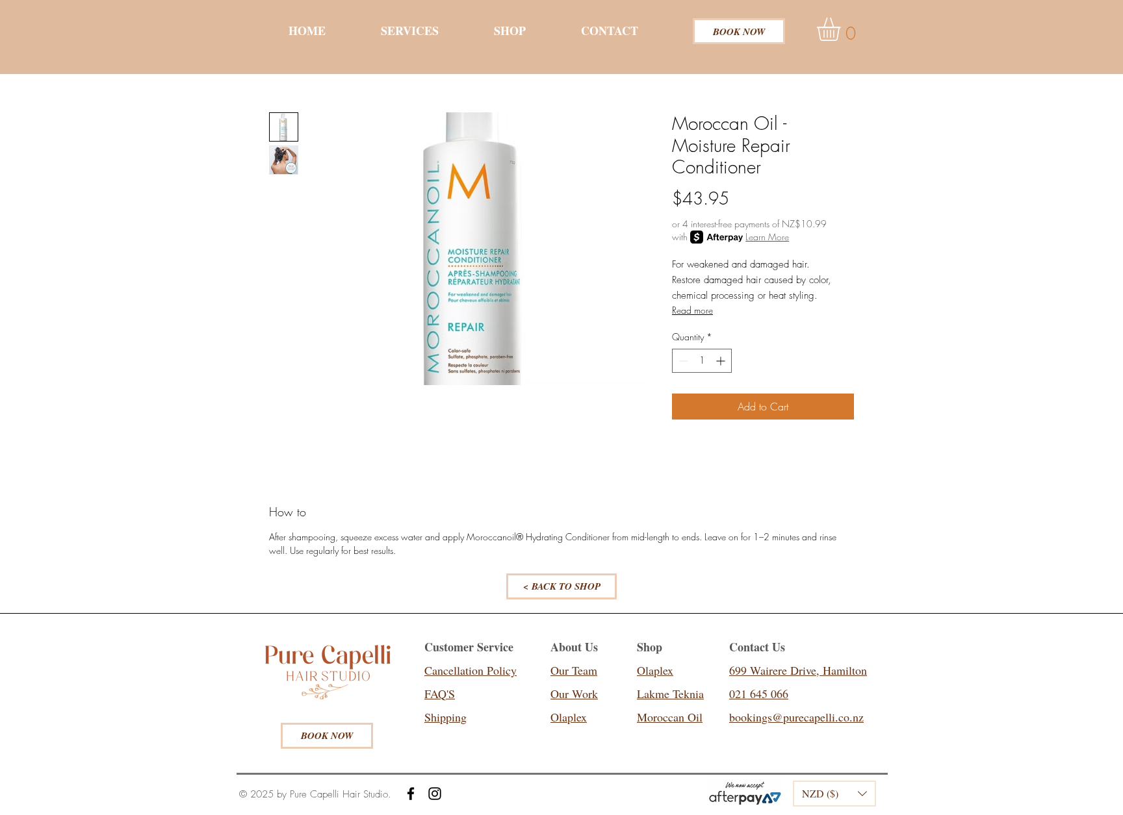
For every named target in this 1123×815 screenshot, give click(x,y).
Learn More (767, 237)
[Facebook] (410, 793)
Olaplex (568, 717)
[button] (842, 29)
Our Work (574, 693)
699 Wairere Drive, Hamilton (798, 670)
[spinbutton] (702, 360)
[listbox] (834, 794)
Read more (692, 310)
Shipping (445, 717)
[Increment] (722, 360)
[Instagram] (434, 793)
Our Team (573, 670)
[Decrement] (682, 360)
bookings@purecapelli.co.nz (796, 717)
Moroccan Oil (670, 717)
